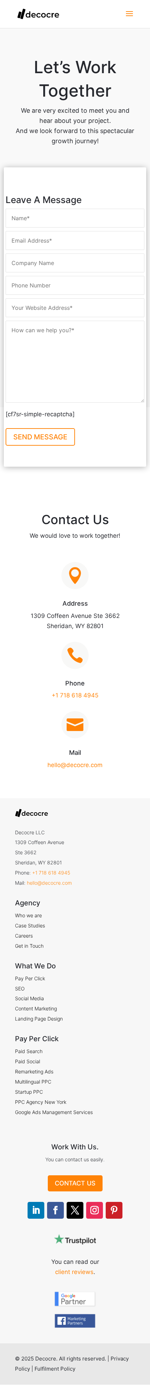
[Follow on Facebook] (55, 1210)
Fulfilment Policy (55, 1368)
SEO (20, 988)
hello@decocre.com (75, 764)
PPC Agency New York (40, 1102)
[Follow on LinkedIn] (36, 1210)
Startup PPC (29, 1092)
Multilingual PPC (33, 1082)
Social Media (29, 998)
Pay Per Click (30, 978)
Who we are (28, 915)
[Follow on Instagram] (94, 1210)
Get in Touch (29, 946)
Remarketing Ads (34, 1071)
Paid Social (27, 1061)
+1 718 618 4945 (75, 695)
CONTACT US (75, 1183)
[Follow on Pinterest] (114, 1210)
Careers (24, 936)
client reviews (74, 1271)
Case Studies (30, 925)
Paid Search (29, 1051)
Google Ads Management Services (54, 1112)
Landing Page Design (39, 1019)
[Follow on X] (75, 1210)
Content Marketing (36, 1008)
